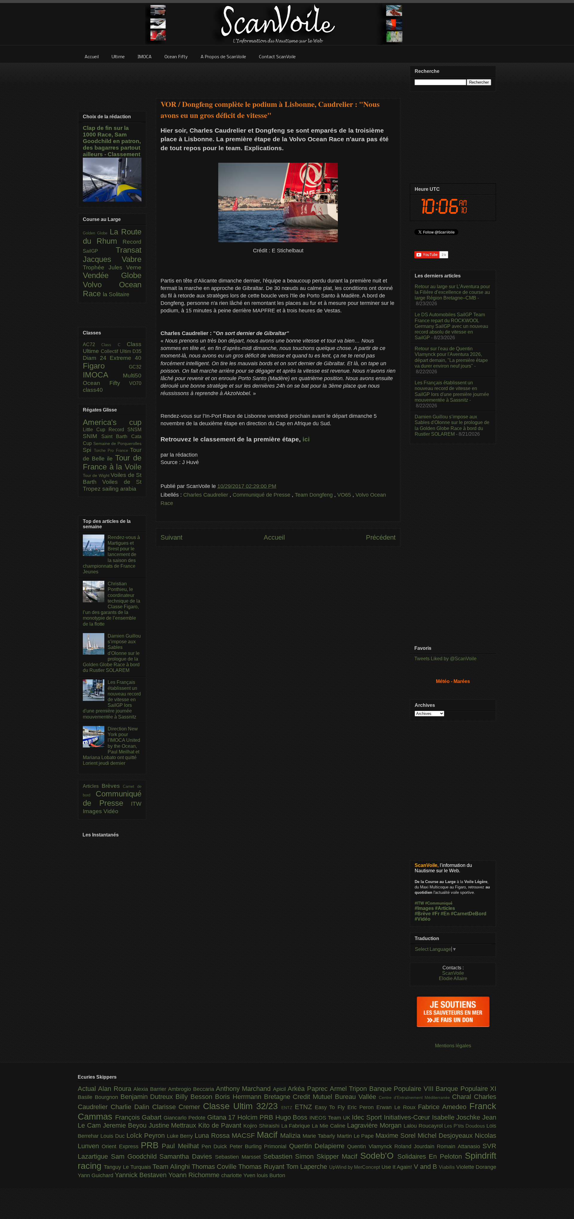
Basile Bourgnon (99, 1097)
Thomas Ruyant (262, 1166)
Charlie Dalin (131, 1107)
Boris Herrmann (239, 1096)
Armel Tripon (349, 1088)
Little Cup (96, 429)
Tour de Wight (97, 475)
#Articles (445, 908)
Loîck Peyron (146, 1135)
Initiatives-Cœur (408, 1117)
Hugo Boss (292, 1117)
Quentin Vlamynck (370, 1146)
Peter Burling (247, 1146)
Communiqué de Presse (262, 495)
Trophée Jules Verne (112, 267)
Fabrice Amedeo (443, 1107)
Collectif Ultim (116, 351)
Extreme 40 (125, 358)
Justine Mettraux (174, 1125)
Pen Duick (215, 1146)
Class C (114, 345)
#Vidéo (422, 919)
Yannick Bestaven (141, 1175)
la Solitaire (116, 294)
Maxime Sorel (396, 1135)
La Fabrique (296, 1126)
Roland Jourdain (415, 1146)
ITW (136, 804)
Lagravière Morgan (375, 1125)
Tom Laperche (307, 1166)
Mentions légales (453, 1045)
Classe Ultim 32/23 (242, 1106)
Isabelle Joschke (457, 1117)
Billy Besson (195, 1096)
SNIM (92, 436)
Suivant (171, 537)
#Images (424, 908)
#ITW (419, 903)
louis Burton (271, 1175)
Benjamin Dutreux (148, 1096)
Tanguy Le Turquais (128, 1167)
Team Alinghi (172, 1166)
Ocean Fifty (106, 383)
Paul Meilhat (181, 1146)
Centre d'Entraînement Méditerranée (415, 1097)
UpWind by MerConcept (355, 1167)
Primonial (276, 1146)
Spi (88, 450)
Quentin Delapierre (318, 1146)
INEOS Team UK (330, 1118)
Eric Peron (361, 1107)
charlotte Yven (239, 1175)
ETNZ (305, 1107)
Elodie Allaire (453, 978)
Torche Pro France (112, 450)
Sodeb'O (378, 1155)
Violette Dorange (476, 1167)
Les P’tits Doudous (465, 1126)
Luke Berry (181, 1136)
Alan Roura (115, 1088)
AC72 (92, 344)
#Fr (435, 913)
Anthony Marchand (244, 1088)
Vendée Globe (112, 275)
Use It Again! (397, 1167)
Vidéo (110, 811)
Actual (88, 1088)
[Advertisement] (278, 77)
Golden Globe (96, 233)
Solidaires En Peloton (431, 1156)
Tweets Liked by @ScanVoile (445, 658)
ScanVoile (453, 973)
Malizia (291, 1135)
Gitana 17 (222, 1117)
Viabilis (447, 1167)
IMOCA (103, 375)
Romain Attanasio (460, 1146)
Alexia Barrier (150, 1089)
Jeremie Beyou (126, 1125)
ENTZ (288, 1107)
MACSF (244, 1135)
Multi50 (132, 375)
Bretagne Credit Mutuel (299, 1096)
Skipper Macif (338, 1156)
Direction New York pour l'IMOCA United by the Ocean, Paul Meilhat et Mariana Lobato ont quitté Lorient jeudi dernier (111, 746)
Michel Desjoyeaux (446, 1135)
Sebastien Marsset (239, 1157)
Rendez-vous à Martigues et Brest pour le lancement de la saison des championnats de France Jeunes (111, 554)
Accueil (274, 537)
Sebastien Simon (290, 1156)
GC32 (135, 366)
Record (132, 242)
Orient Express (121, 1146)
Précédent (381, 537)
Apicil (280, 1089)
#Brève (423, 913)
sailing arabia (119, 489)
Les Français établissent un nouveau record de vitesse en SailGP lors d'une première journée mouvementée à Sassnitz (112, 699)
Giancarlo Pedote (185, 1118)
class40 (93, 390)
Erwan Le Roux (397, 1107)
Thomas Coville (215, 1166)
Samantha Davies (187, 1156)
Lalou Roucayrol (424, 1126)
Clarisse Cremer (177, 1107)
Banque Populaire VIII (402, 1088)
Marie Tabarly (320, 1136)
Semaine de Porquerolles (117, 443)
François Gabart (139, 1117)
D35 (136, 351)
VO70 (135, 383)
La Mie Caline (329, 1126)
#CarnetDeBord (468, 913)
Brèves (112, 786)
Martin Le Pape (356, 1136)
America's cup (112, 422)
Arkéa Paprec (309, 1088)
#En (445, 913)
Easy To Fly (331, 1107)
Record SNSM (125, 429)
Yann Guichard (96, 1175)
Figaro (106, 366)
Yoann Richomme (194, 1175)
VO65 (344, 495)
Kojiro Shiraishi (262, 1126)
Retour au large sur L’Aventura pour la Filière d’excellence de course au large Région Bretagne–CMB (452, 292)
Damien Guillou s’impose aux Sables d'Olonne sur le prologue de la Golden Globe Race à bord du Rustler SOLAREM (112, 653)
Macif (268, 1135)
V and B (426, 1166)
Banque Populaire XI (466, 1088)
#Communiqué (438, 903)
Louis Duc (113, 1136)
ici (305, 439)
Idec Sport (368, 1117)
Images (93, 811)
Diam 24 (96, 358)
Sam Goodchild (135, 1156)
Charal (463, 1096)
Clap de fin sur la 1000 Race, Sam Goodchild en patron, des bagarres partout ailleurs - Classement (112, 141)
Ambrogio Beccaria (192, 1089)
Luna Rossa (213, 1135)
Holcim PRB (256, 1117)
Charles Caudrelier (206, 495)
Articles (92, 786)
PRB (151, 1145)
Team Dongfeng (314, 495)
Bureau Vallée (357, 1096)
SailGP (99, 251)
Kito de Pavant (220, 1125)
